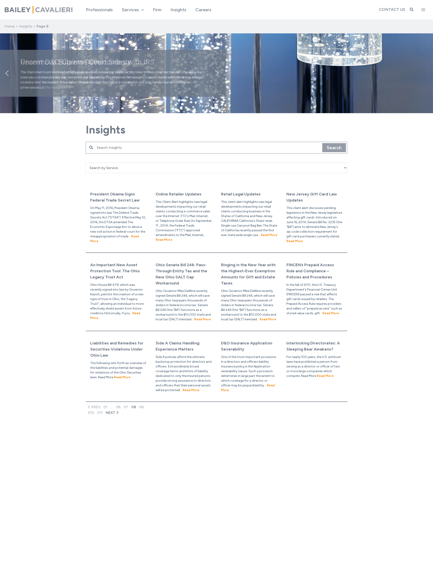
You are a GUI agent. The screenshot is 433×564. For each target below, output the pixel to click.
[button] (141, 9)
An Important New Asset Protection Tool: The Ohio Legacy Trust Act (115, 271)
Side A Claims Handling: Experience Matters (178, 346)
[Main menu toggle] (423, 9)
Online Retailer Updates (178, 194)
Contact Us (392, 9)
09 (141, 407)
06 (118, 407)
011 (100, 412)
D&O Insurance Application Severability (246, 346)
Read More (164, 240)
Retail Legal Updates (241, 194)
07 (126, 407)
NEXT (111, 412)
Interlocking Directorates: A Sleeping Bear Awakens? (313, 346)
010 (91, 412)
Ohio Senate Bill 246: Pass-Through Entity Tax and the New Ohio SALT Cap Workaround (181, 274)
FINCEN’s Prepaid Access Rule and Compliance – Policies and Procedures (310, 271)
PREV (95, 407)
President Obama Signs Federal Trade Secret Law (115, 197)
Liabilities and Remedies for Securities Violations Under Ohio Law (116, 349)
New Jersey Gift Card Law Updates (311, 197)
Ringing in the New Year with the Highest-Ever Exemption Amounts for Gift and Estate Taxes (248, 274)
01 (105, 407)
